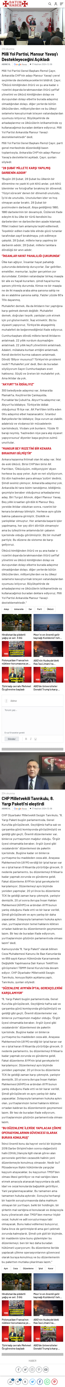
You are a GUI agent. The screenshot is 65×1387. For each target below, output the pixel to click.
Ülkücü (50, 609)
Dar (30, 609)
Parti (39, 609)
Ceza (15, 1268)
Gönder (12, 738)
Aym (6, 1268)
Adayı (6, 609)
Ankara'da (19, 609)
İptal (41, 1268)
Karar (50, 1268)
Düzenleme (28, 1268)
